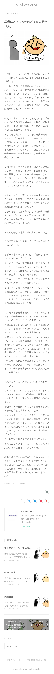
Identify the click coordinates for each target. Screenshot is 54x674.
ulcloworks (27, 4)
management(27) (20, 484)
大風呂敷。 (10, 596)
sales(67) (8, 484)
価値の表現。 (11, 572)
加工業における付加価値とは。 (20, 547)
